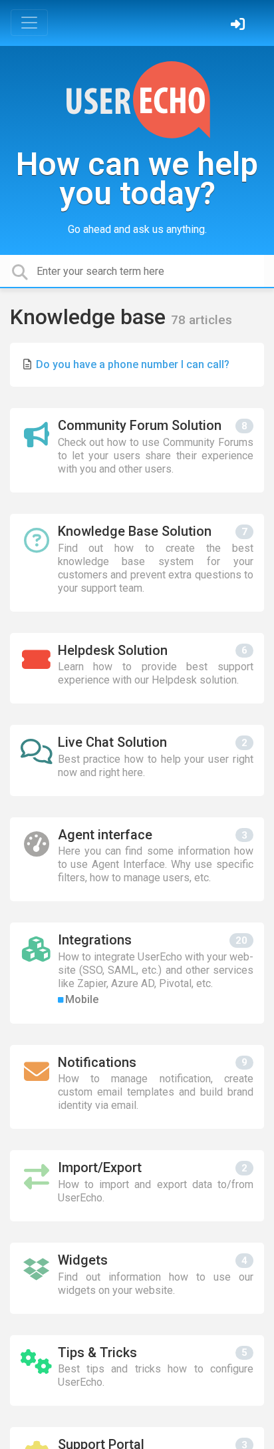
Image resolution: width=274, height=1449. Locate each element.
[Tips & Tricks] (137, 1370)
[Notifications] (137, 1087)
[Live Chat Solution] (137, 760)
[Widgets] (137, 1278)
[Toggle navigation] (29, 22)
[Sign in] (239, 25)
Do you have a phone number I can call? (132, 364)
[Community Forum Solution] (137, 450)
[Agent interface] (137, 859)
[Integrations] (137, 973)
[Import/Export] (137, 1185)
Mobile (81, 999)
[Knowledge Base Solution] (137, 563)
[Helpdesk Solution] (137, 668)
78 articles (201, 319)
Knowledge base (90, 316)
